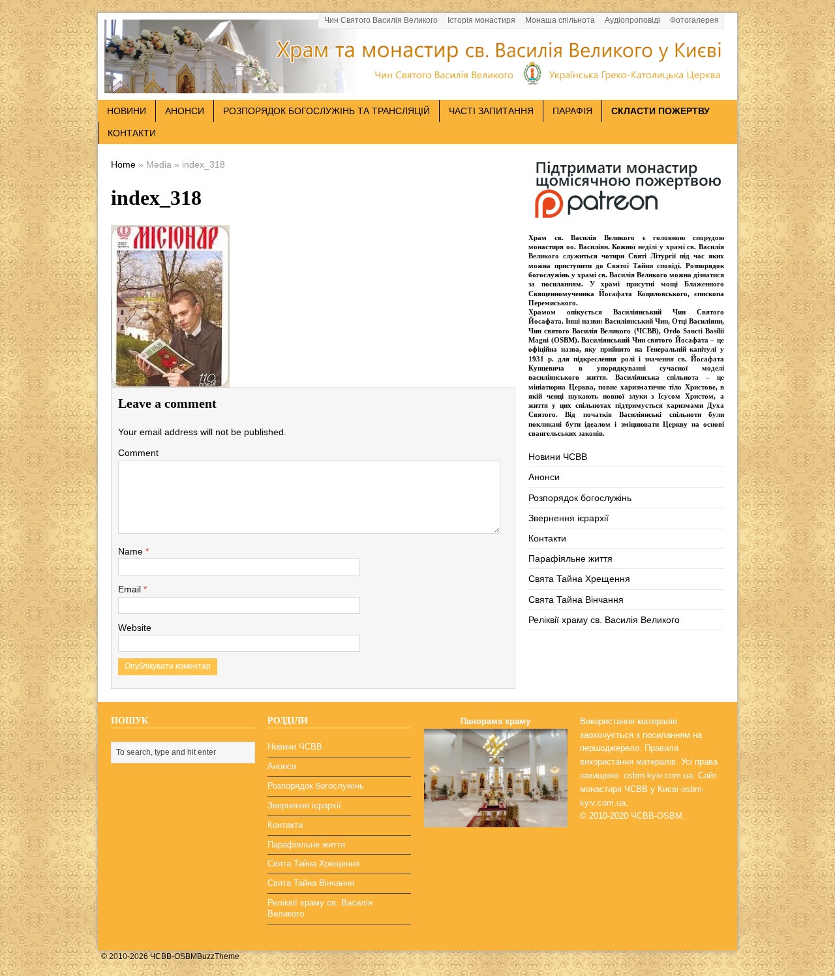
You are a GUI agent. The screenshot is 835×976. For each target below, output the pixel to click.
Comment (138, 453)
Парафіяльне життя (570, 558)
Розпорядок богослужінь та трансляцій (326, 111)
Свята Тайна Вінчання (576, 599)
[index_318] (170, 377)
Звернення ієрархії (568, 518)
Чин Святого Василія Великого (381, 20)
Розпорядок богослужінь (579, 498)
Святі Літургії (652, 256)
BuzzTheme (218, 956)
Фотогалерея (694, 20)
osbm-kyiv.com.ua (658, 775)
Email (131, 589)
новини (126, 111)
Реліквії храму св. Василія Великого (604, 620)
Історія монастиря (481, 20)
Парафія (572, 111)
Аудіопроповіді (632, 20)
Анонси (544, 477)
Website (134, 627)
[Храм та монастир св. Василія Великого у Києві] (417, 86)
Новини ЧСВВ (557, 456)
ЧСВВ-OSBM (656, 816)
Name (131, 551)
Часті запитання (491, 111)
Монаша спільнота (560, 20)
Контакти (132, 133)
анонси (184, 111)
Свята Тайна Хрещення (579, 578)
